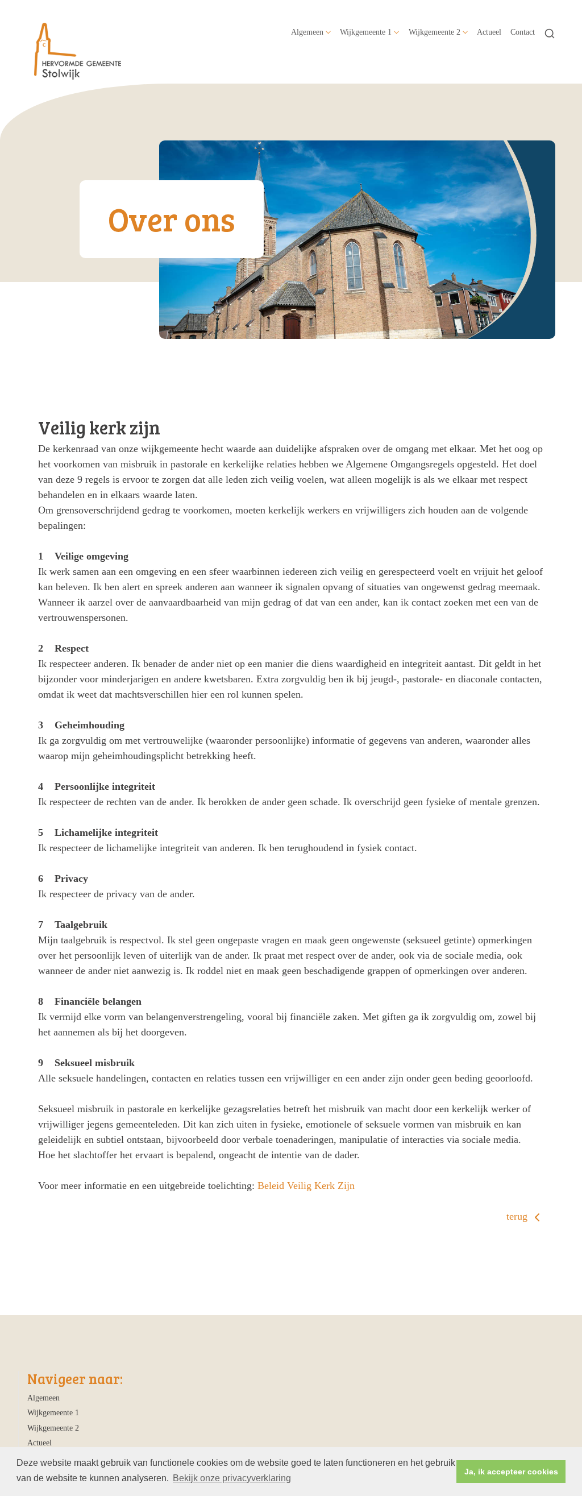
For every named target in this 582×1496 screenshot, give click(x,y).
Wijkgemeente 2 (434, 31)
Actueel (489, 31)
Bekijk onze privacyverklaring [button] (232, 1478)
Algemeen (307, 31)
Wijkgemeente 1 (366, 31)
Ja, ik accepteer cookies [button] (511, 1471)
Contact (522, 31)
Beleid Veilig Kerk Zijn (306, 1185)
